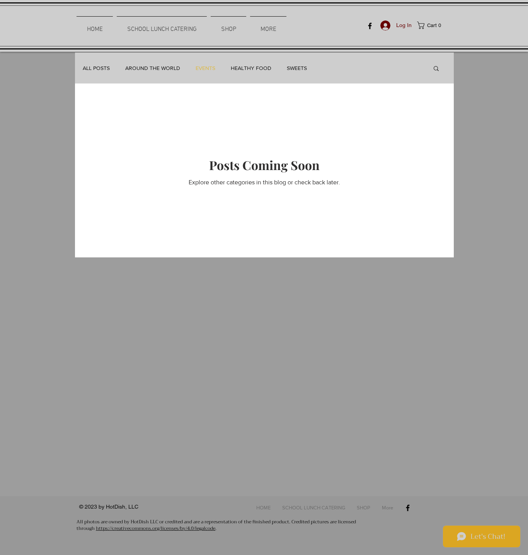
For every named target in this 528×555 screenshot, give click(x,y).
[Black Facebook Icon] (370, 26)
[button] (434, 25)
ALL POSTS (96, 68)
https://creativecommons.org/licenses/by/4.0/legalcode (155, 528)
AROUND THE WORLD (152, 68)
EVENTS (205, 68)
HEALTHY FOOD (251, 68)
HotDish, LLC (122, 507)
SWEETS (297, 68)
